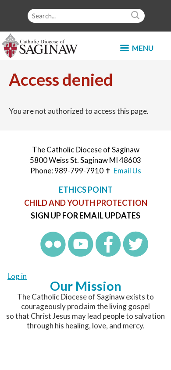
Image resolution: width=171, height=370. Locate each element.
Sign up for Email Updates (85, 215)
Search (136, 16)
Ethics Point (86, 189)
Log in (17, 276)
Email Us (127, 170)
